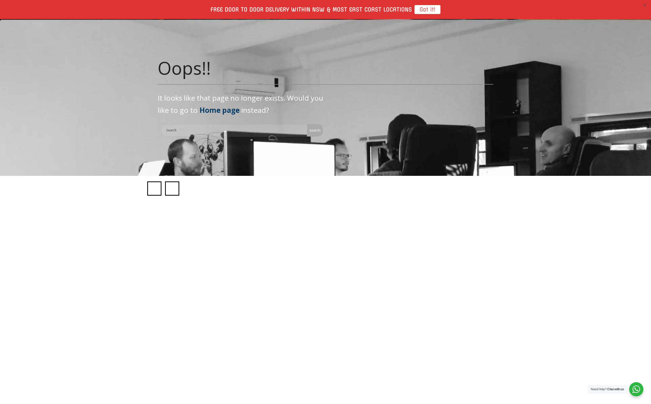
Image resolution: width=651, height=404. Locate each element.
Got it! (427, 9)
